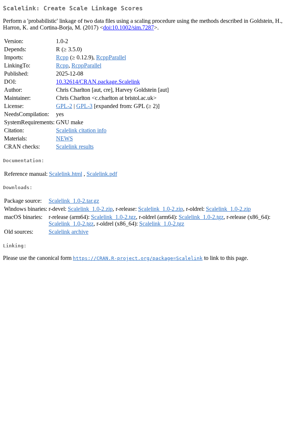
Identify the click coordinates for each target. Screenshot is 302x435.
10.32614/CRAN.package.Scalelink (98, 82)
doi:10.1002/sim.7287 (128, 27)
